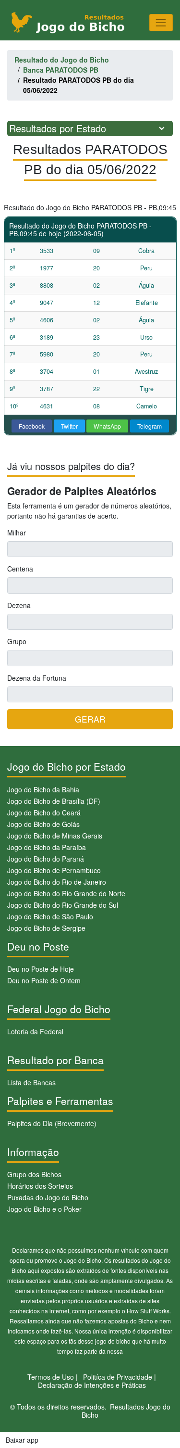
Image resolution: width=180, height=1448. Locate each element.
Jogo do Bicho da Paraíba (46, 847)
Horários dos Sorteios (40, 1186)
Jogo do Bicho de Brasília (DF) (53, 801)
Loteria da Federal (35, 1031)
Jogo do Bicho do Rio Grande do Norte (66, 893)
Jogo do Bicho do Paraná (45, 859)
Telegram (149, 426)
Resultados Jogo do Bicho (126, 1411)
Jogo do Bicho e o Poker (44, 1209)
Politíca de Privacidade (117, 1377)
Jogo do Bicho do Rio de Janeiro (56, 882)
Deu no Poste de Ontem (44, 980)
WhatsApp (107, 426)
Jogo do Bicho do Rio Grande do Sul (62, 905)
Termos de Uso (50, 1377)
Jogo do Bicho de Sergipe (46, 928)
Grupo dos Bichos (34, 1174)
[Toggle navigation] (161, 22)
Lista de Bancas (31, 1082)
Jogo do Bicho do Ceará (44, 812)
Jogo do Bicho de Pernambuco (54, 870)
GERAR (90, 719)
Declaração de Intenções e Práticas (92, 1385)
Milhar (16, 532)
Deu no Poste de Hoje (40, 969)
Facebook (32, 426)
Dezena (19, 605)
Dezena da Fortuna (36, 678)
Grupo (16, 641)
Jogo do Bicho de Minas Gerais (54, 835)
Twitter (69, 426)
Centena (20, 568)
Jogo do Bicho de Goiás (43, 824)
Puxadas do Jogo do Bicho (47, 1197)
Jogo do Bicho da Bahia (43, 789)
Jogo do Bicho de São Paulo (50, 916)
